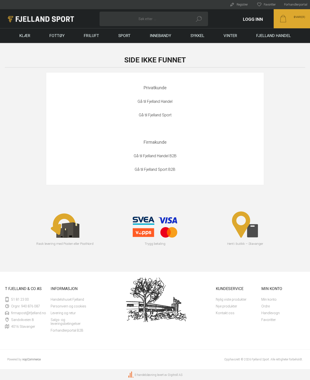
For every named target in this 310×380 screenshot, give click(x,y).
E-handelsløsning (145, 375)
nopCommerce (31, 359)
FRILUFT (91, 35)
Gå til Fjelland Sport (155, 115)
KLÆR (24, 35)
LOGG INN (253, 19)
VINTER (230, 35)
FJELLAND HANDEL (273, 35)
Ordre (265, 306)
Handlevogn (270, 313)
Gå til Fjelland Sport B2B (155, 169)
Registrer (242, 4)
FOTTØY (57, 35)
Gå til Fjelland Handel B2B (155, 156)
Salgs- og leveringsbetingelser (66, 322)
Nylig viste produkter (231, 299)
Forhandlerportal (295, 4)
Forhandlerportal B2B (67, 330)
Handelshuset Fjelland (67, 299)
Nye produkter (226, 306)
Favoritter (268, 320)
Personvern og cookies (68, 306)
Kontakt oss (225, 313)
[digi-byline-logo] (131, 375)
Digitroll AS (175, 375)
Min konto (269, 299)
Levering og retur (63, 313)
